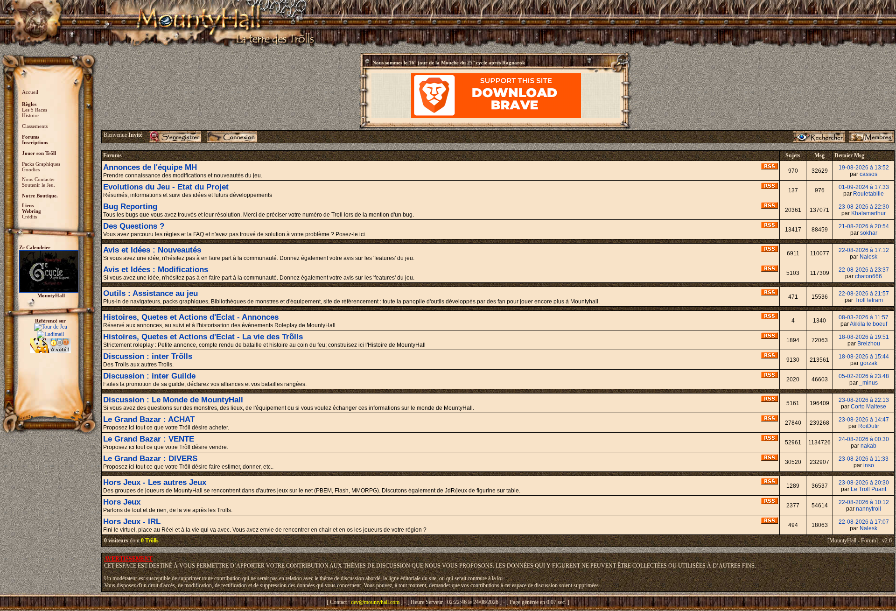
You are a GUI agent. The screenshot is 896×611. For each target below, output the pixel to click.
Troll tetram (868, 300)
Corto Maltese (868, 406)
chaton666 (868, 276)
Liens (28, 205)
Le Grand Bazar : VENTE (148, 439)
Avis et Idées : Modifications (155, 269)
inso (868, 465)
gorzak (868, 363)
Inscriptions (35, 142)
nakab (868, 445)
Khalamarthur (868, 213)
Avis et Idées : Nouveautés (152, 250)
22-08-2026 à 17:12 (864, 250)
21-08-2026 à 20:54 (864, 226)
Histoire (30, 115)
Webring (31, 211)
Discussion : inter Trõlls (147, 356)
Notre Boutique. (40, 195)
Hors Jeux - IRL (132, 521)
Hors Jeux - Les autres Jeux (154, 482)
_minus (868, 382)
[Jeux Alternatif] (50, 341)
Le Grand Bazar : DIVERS (150, 458)
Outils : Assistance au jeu (150, 293)
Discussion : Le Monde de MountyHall (173, 399)
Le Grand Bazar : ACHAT (149, 419)
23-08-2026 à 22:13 (864, 400)
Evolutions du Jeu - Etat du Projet (166, 187)
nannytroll (868, 509)
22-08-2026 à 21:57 (864, 293)
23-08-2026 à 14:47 (864, 419)
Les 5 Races (34, 109)
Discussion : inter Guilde (149, 376)
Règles (29, 104)
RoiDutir (868, 426)
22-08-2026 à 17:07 (864, 522)
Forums (30, 137)
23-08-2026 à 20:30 (864, 482)
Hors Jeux (121, 502)
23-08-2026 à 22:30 (864, 207)
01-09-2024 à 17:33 (864, 187)
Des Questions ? (133, 226)
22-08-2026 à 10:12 (864, 502)
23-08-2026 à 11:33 (864, 459)
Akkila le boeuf (868, 324)
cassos (868, 174)
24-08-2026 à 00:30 (864, 439)
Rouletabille (868, 193)
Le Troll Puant (868, 489)
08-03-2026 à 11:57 (864, 317)
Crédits (29, 216)
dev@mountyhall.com (375, 602)
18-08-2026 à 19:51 (864, 337)
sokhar (868, 233)
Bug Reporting (130, 206)
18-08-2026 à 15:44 (864, 356)
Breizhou (868, 343)
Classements (35, 126)
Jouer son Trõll (39, 153)
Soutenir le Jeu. (38, 185)
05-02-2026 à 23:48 (864, 376)
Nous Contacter (38, 179)
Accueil (30, 92)
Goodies (31, 169)
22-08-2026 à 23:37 (864, 270)
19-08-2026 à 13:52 (864, 167)
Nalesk (868, 256)
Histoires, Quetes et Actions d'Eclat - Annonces (191, 317)
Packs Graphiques (41, 164)
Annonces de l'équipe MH (150, 167)
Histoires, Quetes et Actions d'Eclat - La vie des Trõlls (203, 336)
